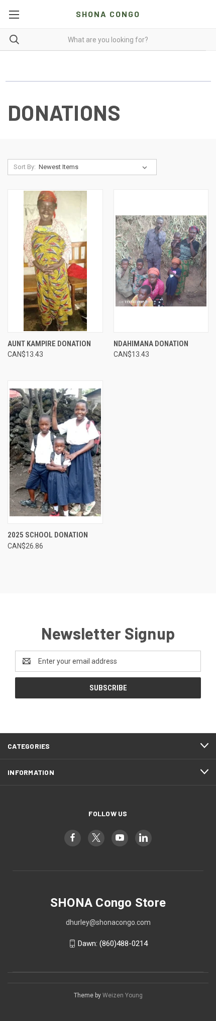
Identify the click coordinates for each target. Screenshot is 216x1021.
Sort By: (25, 167)
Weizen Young (122, 995)
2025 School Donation (48, 534)
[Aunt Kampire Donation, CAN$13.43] (55, 261)
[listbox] (95, 167)
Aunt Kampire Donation (49, 343)
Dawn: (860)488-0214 (113, 943)
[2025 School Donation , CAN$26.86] (55, 452)
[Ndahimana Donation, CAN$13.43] (161, 261)
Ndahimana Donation (151, 343)
